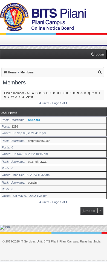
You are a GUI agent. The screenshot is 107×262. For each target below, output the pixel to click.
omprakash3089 (39, 140)
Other (29, 96)
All (28, 93)
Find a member (14, 93)
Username (9, 112)
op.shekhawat (37, 161)
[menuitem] (97, 54)
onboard (34, 120)
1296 (14, 126)
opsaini (32, 182)
